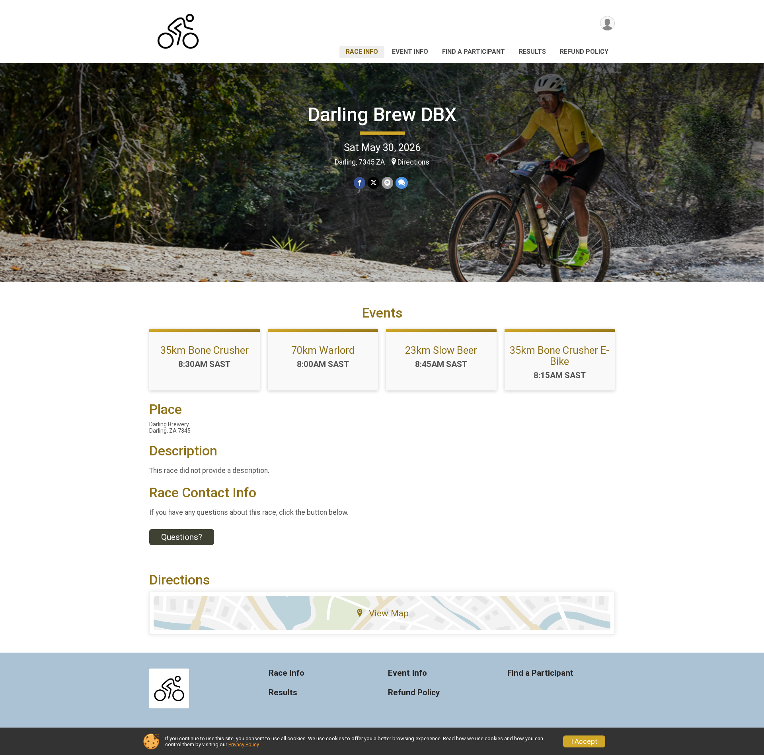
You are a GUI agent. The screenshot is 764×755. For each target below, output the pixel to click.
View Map (389, 613)
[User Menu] (607, 23)
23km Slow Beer (441, 350)
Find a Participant (473, 51)
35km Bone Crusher (204, 350)
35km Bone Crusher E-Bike (559, 355)
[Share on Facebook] (359, 182)
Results (532, 51)
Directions (413, 162)
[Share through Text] (402, 182)
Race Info (362, 51)
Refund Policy (584, 51)
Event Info (410, 51)
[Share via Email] (387, 182)
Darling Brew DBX (382, 114)
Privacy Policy (243, 744)
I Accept (584, 741)
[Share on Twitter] (373, 182)
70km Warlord (323, 350)
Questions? (181, 537)
